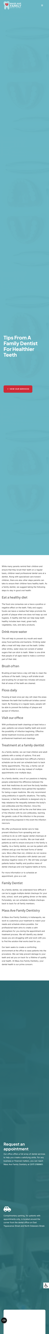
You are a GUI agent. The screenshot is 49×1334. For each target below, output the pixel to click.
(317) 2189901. (36, 1164)
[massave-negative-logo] (12, 2)
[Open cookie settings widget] (4, 1320)
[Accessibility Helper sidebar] (46, 1285)
